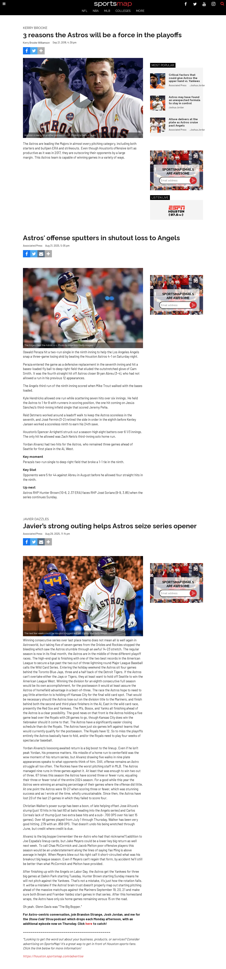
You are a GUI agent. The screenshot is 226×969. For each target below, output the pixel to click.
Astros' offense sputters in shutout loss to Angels (101, 238)
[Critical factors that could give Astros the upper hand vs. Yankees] (157, 80)
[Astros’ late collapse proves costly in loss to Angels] (83, 308)
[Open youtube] (204, 4)
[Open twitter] (195, 4)
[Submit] (222, 4)
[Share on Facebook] (26, 50)
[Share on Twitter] (33, 50)
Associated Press (177, 85)
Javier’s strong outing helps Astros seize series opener (110, 526)
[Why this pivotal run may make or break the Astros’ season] (83, 596)
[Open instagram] (213, 4)
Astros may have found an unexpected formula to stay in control (184, 100)
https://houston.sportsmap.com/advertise (53, 956)
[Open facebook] (186, 4)
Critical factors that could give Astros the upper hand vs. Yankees (184, 77)
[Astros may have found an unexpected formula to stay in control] (157, 103)
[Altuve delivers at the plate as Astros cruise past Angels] (157, 125)
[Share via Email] (41, 253)
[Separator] (41, 50)
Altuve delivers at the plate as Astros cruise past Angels (183, 122)
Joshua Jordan (197, 85)
